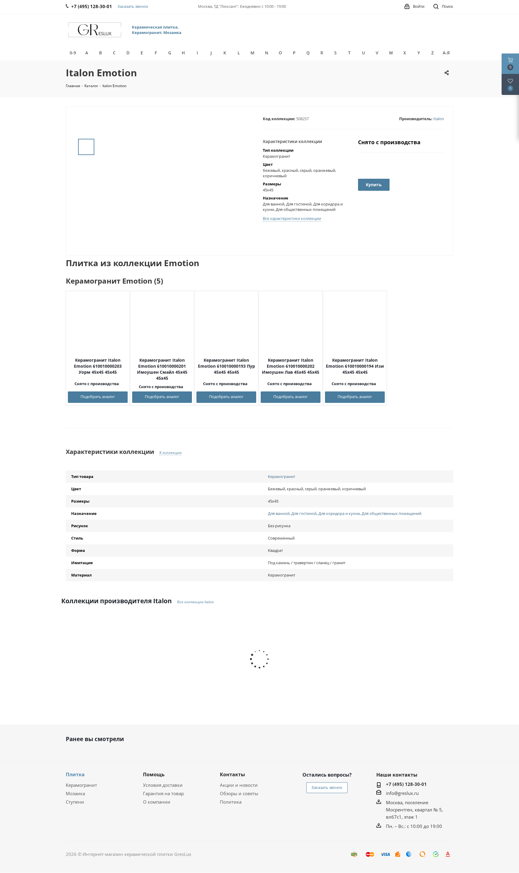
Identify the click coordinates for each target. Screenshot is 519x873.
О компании (156, 802)
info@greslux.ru (402, 793)
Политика (230, 802)
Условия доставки (163, 785)
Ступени (75, 802)
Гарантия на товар (163, 793)
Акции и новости (239, 785)
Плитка (75, 774)
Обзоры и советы (239, 793)
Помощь (154, 774)
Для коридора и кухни (339, 513)
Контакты (232, 774)
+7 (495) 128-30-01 (406, 784)
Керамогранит (281, 476)
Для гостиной (304, 513)
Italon (438, 118)
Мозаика (75, 793)
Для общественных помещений (391, 513)
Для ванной (279, 513)
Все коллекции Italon (195, 602)
